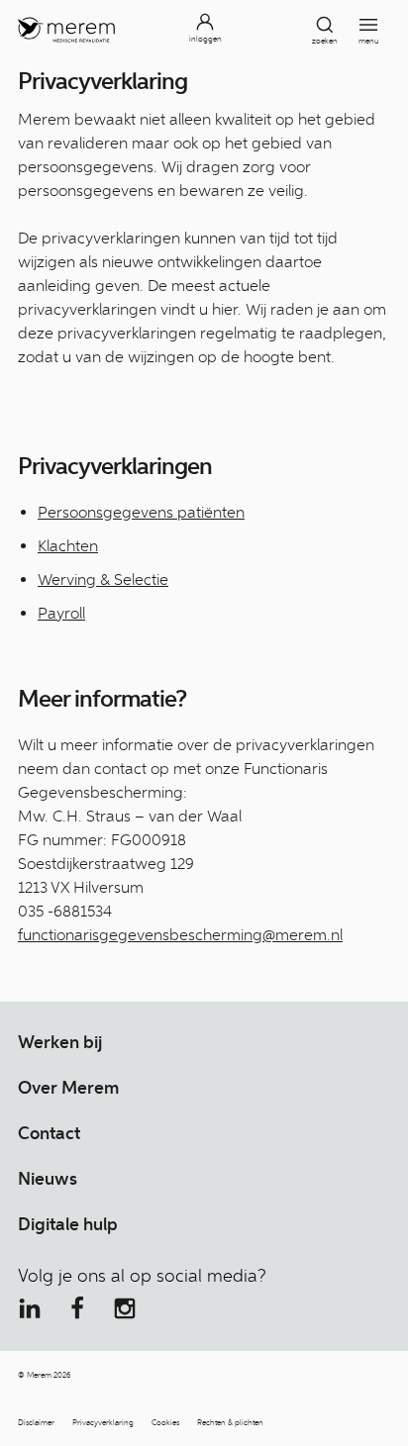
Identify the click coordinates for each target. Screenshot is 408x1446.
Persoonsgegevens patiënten (141, 512)
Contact (49, 1133)
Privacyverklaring (103, 1422)
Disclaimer (36, 1422)
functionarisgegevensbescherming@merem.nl (180, 934)
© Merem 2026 (44, 1375)
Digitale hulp (68, 1224)
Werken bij (60, 1042)
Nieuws (47, 1179)
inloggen (205, 39)
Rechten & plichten (230, 1422)
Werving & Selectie (103, 579)
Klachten (68, 545)
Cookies (165, 1422)
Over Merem (68, 1088)
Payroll (61, 613)
